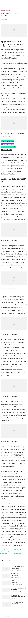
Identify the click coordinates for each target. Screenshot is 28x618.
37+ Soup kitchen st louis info (18, 581)
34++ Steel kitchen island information (18, 588)
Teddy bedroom (7, 149)
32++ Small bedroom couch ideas (18, 567)
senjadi (3, 616)
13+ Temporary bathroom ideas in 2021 (18, 595)
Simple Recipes (6, 10)
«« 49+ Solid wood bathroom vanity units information (6, 551)
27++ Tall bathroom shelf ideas (17, 603)
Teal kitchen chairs (8, 141)
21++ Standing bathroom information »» (18, 551)
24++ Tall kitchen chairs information (18, 574)
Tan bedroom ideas (8, 144)
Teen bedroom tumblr (8, 147)
